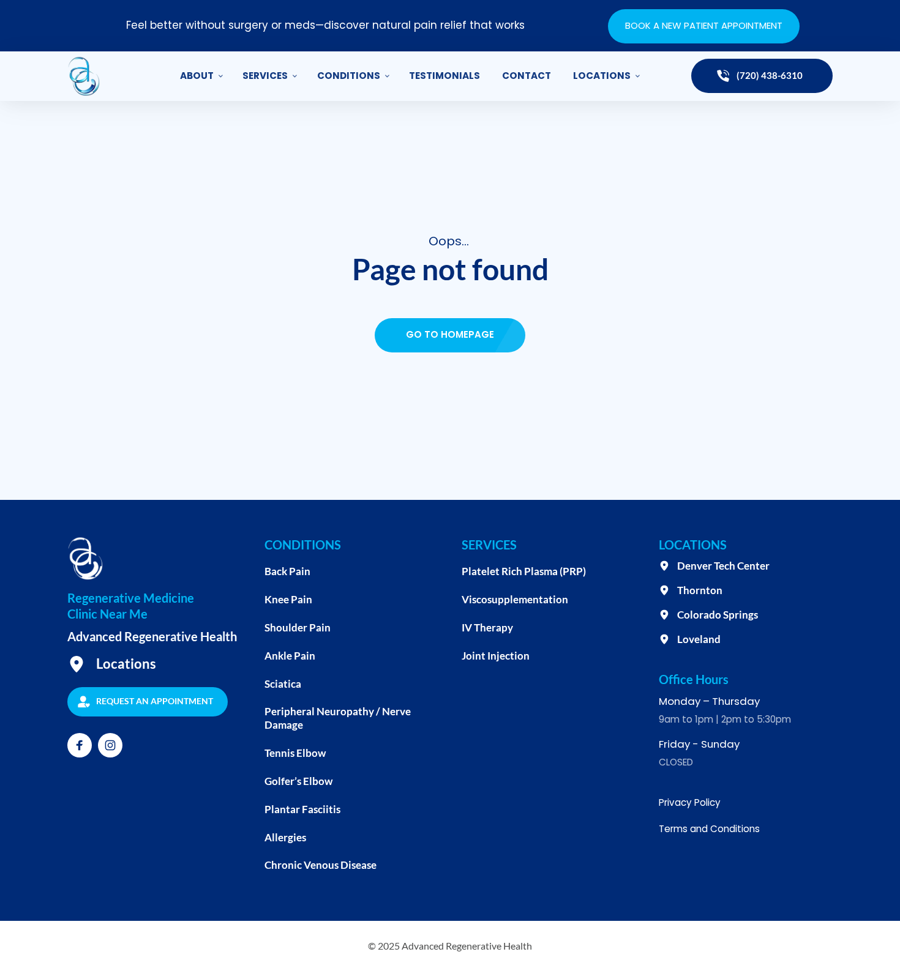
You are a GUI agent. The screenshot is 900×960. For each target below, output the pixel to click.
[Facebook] (79, 745)
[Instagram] (110, 745)
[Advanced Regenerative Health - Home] (83, 76)
